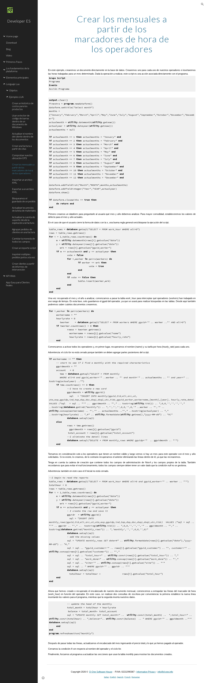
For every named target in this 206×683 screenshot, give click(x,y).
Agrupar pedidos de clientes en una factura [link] (23, 231)
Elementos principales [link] (17, 77)
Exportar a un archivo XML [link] (23, 190)
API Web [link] (10, 275)
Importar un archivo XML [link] (22, 181)
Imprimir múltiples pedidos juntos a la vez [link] (23, 256)
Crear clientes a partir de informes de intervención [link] (23, 266)
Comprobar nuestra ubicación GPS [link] (22, 156)
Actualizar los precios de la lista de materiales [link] (24, 209)
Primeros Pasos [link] (14, 61)
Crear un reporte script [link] (24, 247)
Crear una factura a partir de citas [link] (22, 147)
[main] (122, 34)
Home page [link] (12, 36)
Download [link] (11, 42)
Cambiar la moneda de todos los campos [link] (23, 240)
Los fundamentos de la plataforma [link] (17, 70)
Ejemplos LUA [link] (16, 96)
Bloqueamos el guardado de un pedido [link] (23, 200)
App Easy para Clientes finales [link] (18, 284)
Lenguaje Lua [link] (12, 84)
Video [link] (9, 55)
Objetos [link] (13, 90)
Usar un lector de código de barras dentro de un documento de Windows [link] (21, 121)
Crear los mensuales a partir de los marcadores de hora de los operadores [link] (23, 169)
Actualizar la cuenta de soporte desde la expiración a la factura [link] (23, 220)
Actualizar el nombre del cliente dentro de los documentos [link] (22, 136)
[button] (202, 4)
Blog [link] (8, 49)
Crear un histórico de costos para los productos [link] (22, 106)
